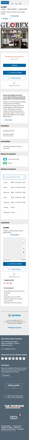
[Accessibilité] (8, 4)
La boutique (20, 429)
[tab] (13, 177)
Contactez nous (17, 426)
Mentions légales (6, 426)
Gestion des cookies (6, 427)
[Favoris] (12, 4)
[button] (16, 3)
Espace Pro (17, 427)
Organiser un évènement (8, 429)
